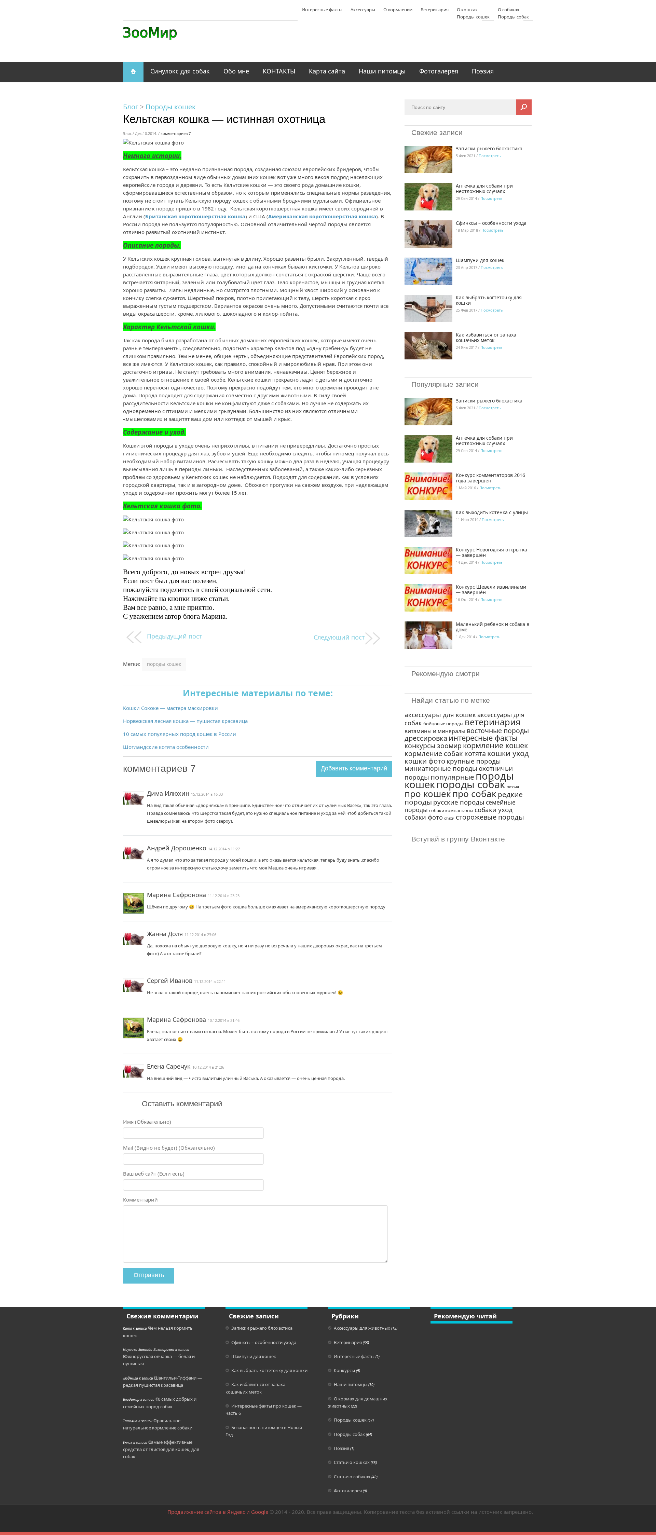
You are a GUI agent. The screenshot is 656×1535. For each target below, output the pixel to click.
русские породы (458, 802)
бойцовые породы (443, 724)
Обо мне (236, 71)
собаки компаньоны (451, 810)
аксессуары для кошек (440, 714)
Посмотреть (490, 155)
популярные (452, 777)
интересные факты (483, 738)
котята (475, 753)
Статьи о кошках (352, 1462)
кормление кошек (495, 745)
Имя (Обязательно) (147, 1121)
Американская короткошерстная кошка (322, 216)
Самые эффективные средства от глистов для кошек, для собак (161, 1449)
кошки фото (425, 761)
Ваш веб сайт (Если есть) (153, 1173)
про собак (474, 793)
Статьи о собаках (352, 1477)
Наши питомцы (382, 71)
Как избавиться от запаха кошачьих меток (486, 337)
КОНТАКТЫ (279, 71)
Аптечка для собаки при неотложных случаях (484, 188)
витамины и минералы (435, 731)
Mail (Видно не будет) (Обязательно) (169, 1147)
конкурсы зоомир (433, 745)
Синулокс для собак (180, 71)
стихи (449, 818)
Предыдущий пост (174, 636)
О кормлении (397, 9)
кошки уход (508, 753)
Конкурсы (344, 1370)
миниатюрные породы (441, 768)
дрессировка (426, 738)
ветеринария (492, 722)
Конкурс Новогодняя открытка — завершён (491, 552)
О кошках (467, 9)
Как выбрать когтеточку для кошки (489, 300)
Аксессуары (363, 9)
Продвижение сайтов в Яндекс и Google (217, 1511)
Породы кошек (171, 106)
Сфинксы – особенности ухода (491, 223)
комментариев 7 (176, 133)
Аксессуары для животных (362, 1328)
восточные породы (498, 730)
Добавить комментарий (354, 768)
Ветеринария (435, 9)
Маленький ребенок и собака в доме (492, 627)
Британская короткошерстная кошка (195, 216)
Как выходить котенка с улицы (492, 512)
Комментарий (140, 1199)
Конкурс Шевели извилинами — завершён (491, 589)
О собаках (508, 9)
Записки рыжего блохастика (489, 148)
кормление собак (434, 753)
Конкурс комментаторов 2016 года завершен (490, 478)
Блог (130, 106)
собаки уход (493, 809)
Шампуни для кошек (480, 260)
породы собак (470, 784)
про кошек (428, 793)
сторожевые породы (490, 817)
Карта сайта (327, 71)
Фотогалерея (438, 71)
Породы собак (349, 1434)
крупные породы (474, 761)
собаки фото (424, 817)
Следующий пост (339, 637)
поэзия (513, 786)
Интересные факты (322, 9)
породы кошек (164, 664)
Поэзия (483, 71)
